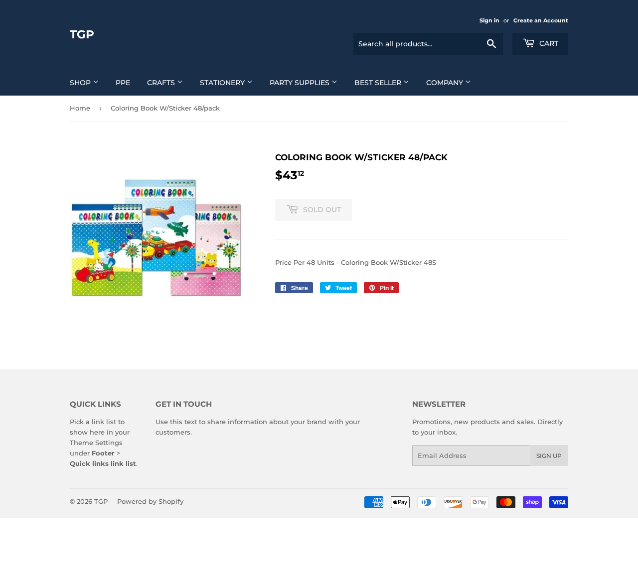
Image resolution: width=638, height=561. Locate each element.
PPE (123, 82)
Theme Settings (96, 443)
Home (80, 108)
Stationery (223, 82)
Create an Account (540, 20)
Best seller (378, 82)
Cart (547, 43)
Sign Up (549, 455)
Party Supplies (300, 82)
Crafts (162, 82)
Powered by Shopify (150, 501)
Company (445, 82)
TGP (82, 34)
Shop (81, 82)
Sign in (489, 20)
